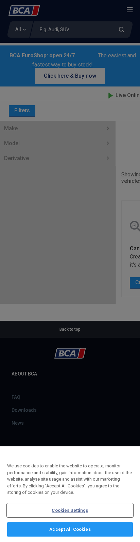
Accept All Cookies (69, 529)
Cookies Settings (70, 510)
